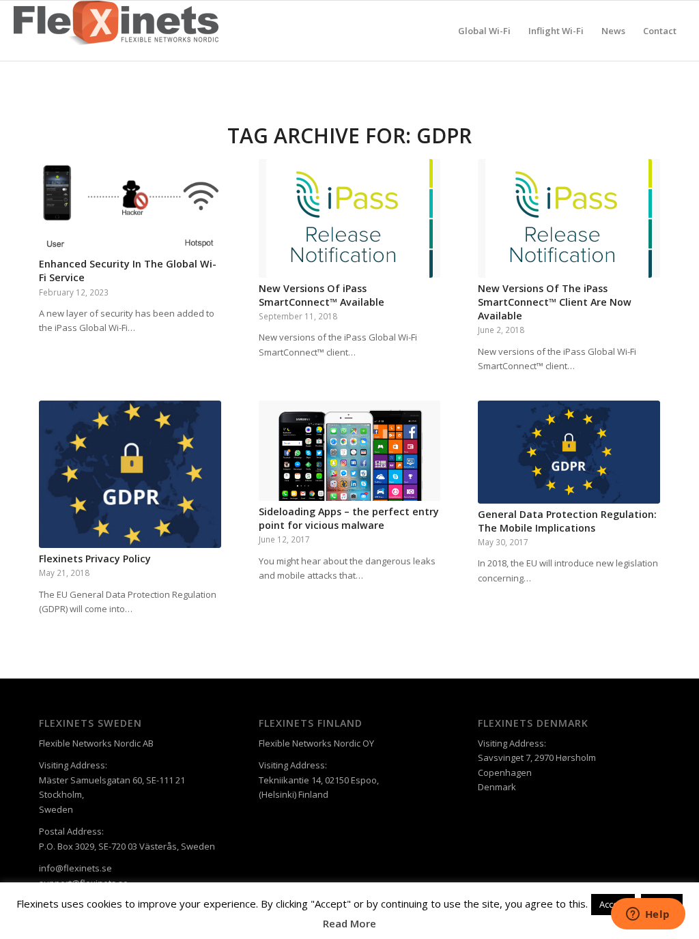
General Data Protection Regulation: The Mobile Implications (567, 521)
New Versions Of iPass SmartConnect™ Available (321, 295)
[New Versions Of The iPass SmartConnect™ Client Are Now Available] (569, 218)
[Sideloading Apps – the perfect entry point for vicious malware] (350, 451)
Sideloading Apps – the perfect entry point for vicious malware (349, 518)
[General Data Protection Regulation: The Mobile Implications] (569, 452)
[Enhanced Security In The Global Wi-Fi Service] (130, 206)
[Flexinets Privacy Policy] (130, 474)
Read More (349, 923)
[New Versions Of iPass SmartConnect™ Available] (350, 218)
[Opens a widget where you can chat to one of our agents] (647, 915)
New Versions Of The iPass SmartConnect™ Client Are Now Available (554, 302)
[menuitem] (484, 31)
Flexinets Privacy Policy (95, 558)
